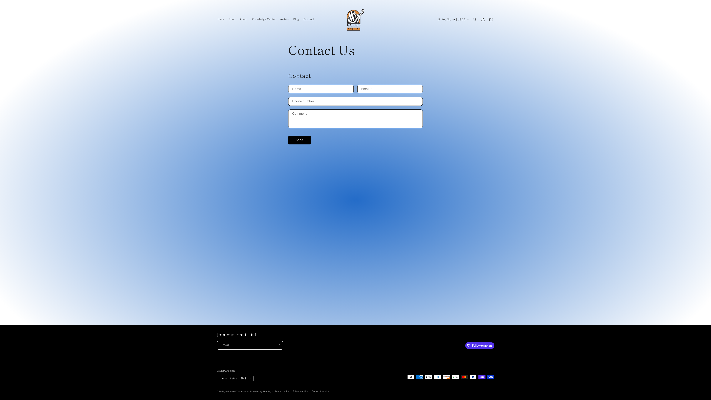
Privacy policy (300, 391)
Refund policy (282, 391)
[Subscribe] (279, 345)
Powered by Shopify (260, 391)
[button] (475, 19)
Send (299, 140)
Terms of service (320, 391)
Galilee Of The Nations (237, 391)
